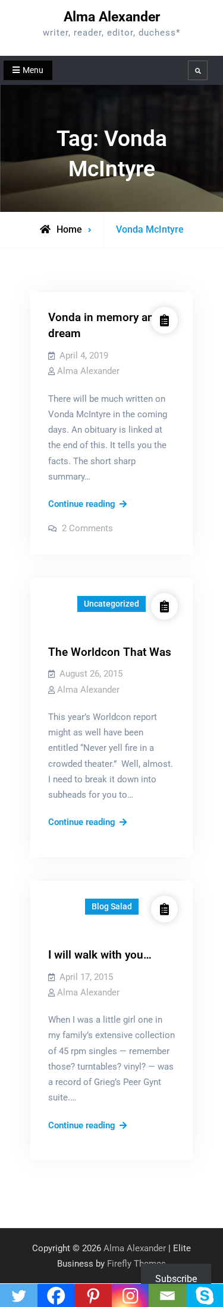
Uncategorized (111, 603)
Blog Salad (112, 906)
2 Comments (87, 528)
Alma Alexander (112, 17)
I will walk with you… (100, 955)
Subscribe (176, 1278)
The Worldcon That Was (109, 652)
